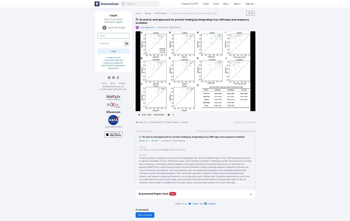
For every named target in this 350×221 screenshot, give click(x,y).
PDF (156, 141)
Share (185, 122)
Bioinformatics (161, 13)
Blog (225, 3)
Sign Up (250, 3)
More (237, 3)
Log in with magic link (113, 60)
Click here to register (113, 22)
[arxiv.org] (113, 105)
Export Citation (173, 122)
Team (216, 3)
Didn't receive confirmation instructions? (113, 66)
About (112, 83)
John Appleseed (147, 27)
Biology (148, 13)
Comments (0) (157, 122)
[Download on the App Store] (113, 134)
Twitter (195, 203)
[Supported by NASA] (113, 119)
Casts (206, 3)
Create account (113, 57)
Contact (122, 83)
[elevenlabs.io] (113, 111)
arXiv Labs (122, 89)
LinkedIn (212, 203)
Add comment (145, 215)
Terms (104, 83)
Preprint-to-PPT (190, 3)
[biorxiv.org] (113, 97)
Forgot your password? (113, 63)
